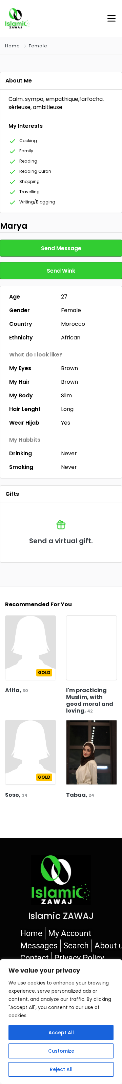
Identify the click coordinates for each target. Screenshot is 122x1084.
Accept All (61, 1032)
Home (12, 46)
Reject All (61, 1069)
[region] (61, 1021)
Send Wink (61, 271)
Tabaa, (80, 795)
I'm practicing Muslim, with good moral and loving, (89, 700)
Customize (61, 1051)
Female (38, 46)
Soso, (16, 795)
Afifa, (16, 690)
